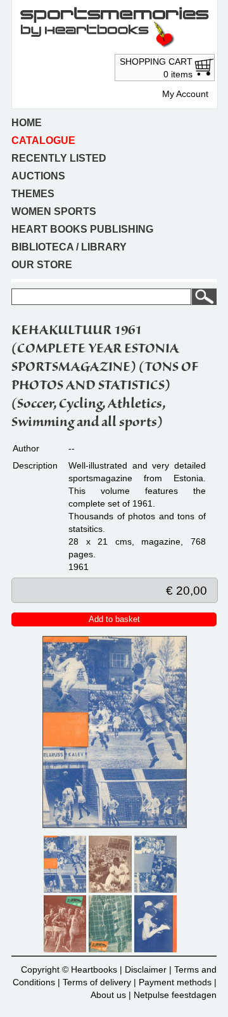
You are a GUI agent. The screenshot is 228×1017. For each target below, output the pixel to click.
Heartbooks (94, 969)
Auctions (38, 176)
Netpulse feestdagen (175, 995)
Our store (41, 264)
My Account (185, 94)
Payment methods (175, 982)
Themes (32, 193)
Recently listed (58, 158)
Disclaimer (146, 969)
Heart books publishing (82, 229)
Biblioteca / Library (69, 247)
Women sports (53, 211)
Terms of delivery (97, 982)
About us (108, 995)
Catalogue (43, 140)
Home (26, 122)
